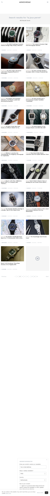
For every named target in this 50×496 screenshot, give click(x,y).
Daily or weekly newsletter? (26, 470)
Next (47, 276)
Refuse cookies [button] (40, 492)
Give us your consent (25, 483)
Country (22, 477)
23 (37, 276)
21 (32, 276)
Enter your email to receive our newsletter (30, 464)
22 (34, 276)
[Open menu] (47, 2)
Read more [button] (8, 493)
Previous (4, 276)
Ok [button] (46, 492)
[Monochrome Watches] (24, 2)
